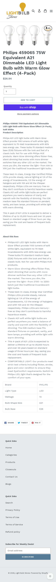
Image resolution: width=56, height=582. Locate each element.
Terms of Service (14, 524)
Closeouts (10, 469)
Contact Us (11, 476)
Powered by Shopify (39, 573)
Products (10, 462)
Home (8, 447)
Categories (11, 455)
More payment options (28, 114)
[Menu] (51, 11)
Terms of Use (12, 517)
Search (9, 502)
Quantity (8, 86)
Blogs (8, 484)
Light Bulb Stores (22, 573)
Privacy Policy (12, 510)
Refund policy (12, 532)
